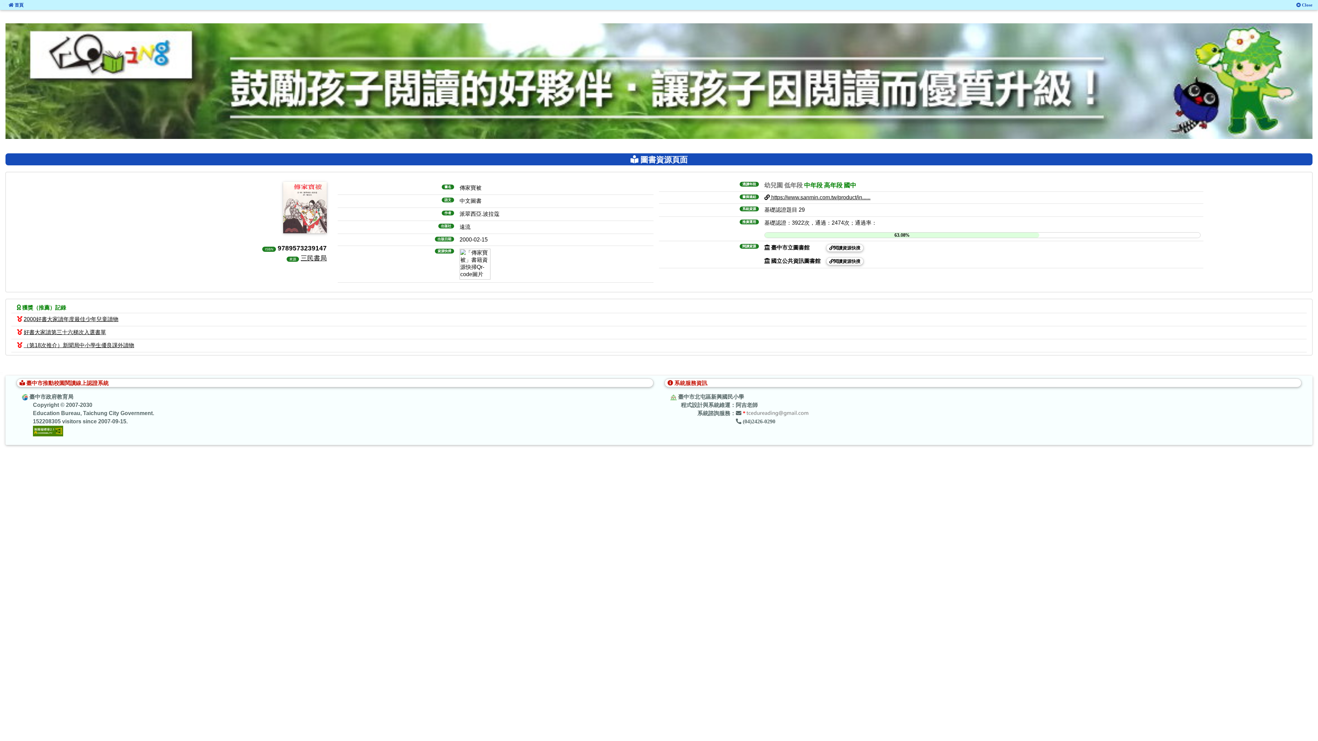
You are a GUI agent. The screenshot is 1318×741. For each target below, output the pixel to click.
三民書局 (314, 258)
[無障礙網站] (48, 431)
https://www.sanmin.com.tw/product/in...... (820, 197)
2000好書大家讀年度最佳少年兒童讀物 (71, 319)
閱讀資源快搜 (847, 248)
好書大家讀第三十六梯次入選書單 (65, 332)
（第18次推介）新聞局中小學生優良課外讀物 (79, 345)
